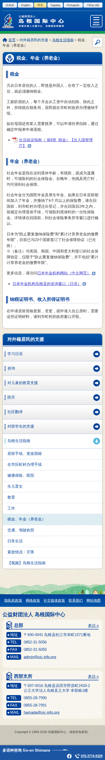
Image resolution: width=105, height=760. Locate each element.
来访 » (93, 625)
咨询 (11, 368)
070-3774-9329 (91, 756)
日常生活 (15, 541)
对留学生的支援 (20, 426)
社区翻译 (15, 412)
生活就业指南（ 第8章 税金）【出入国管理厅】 (56, 143)
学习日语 (15, 353)
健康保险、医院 (20, 475)
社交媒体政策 (54, 600)
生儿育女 (15, 486)
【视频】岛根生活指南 (26, 563)
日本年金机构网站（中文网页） (64, 273)
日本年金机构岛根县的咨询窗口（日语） (46, 284)
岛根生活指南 (63, 40)
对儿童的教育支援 (22, 383)
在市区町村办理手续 (24, 464)
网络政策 (33, 600)
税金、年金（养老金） (26, 519)
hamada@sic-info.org (41, 712)
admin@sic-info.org (40, 657)
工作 (11, 508)
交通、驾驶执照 (20, 530)
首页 (12, 40)
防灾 (11, 397)
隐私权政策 (13, 600)
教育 (11, 497)
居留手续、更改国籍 (24, 453)
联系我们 (76, 600)
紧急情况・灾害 (20, 552)
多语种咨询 (26, 750)
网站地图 (93, 600)
